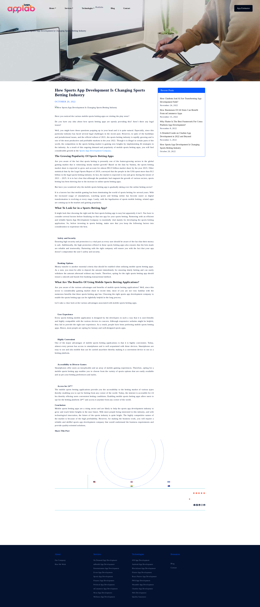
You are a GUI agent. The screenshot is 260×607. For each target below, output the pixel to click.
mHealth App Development (104, 564)
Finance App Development (103, 581)
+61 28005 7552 (182, 485)
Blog (113, 8)
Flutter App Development (142, 572)
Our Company (60, 560)
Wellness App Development (104, 597)
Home (10, 31)
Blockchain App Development (144, 568)
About (51, 8)
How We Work (60, 564)
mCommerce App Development (105, 589)
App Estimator (243, 8)
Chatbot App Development (142, 589)
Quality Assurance (139, 597)
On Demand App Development (105, 560)
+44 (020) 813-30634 (147, 481)
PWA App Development (141, 581)
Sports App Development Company (95, 151)
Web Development (139, 593)
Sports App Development (103, 576)
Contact (126, 8)
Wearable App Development (143, 585)
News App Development (102, 593)
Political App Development (104, 585)
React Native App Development (144, 576)
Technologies (87, 8)
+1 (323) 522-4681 (109, 481)
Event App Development (103, 572)
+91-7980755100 (145, 485)
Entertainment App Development (106, 568)
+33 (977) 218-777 (183, 481)
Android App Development (142, 564)
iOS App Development (141, 560)
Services (68, 8)
